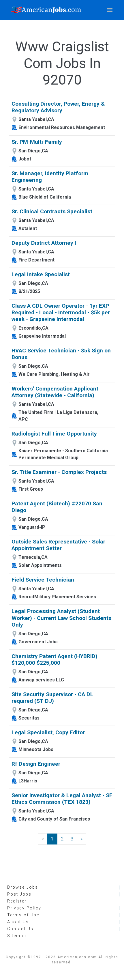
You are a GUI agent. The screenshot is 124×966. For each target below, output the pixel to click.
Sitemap (16, 935)
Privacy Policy (24, 908)
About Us (18, 922)
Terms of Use (23, 915)
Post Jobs (19, 894)
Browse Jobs (22, 887)
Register (17, 901)
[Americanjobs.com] (47, 10)
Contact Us (20, 928)
